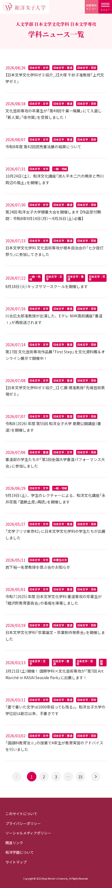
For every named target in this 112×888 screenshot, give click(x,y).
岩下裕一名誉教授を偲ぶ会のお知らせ (37, 567)
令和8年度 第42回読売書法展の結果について (43, 146)
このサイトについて (21, 813)
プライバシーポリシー (23, 823)
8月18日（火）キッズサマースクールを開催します (46, 286)
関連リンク (14, 842)
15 (80, 776)
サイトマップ (16, 862)
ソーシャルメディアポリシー (28, 833)
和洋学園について (19, 852)
